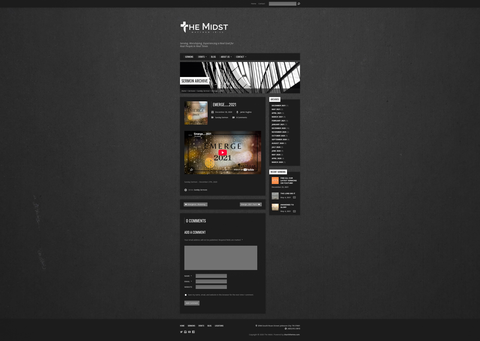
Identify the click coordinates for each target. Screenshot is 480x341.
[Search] (299, 4)
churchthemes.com (292, 334)
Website (188, 287)
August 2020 (278, 143)
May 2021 (276, 109)
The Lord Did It (287, 193)
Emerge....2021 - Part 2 (249, 204)
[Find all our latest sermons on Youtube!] (275, 182)
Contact (261, 3)
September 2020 (279, 139)
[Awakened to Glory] (275, 209)
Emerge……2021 (218, 91)
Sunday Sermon (203, 91)
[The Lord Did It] (275, 198)
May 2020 (276, 154)
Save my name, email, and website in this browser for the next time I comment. (221, 295)
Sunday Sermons (200, 190)
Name (188, 276)
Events (201, 325)
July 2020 (276, 147)
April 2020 (276, 158)
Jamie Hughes (246, 112)
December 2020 (279, 128)
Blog (210, 325)
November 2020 (279, 132)
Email (188, 281)
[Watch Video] (294, 197)
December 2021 (279, 105)
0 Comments (241, 117)
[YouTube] (189, 332)
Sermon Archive (195, 81)
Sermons (191, 91)
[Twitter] (181, 332)
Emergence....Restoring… (196, 204)
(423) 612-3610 (294, 328)
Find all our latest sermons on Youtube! (288, 180)
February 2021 (278, 120)
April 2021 (276, 113)
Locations (219, 325)
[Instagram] (185, 332)
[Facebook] (193, 332)
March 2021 (277, 117)
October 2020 (278, 135)
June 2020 (276, 151)
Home (253, 3)
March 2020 (277, 162)
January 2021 (278, 124)
